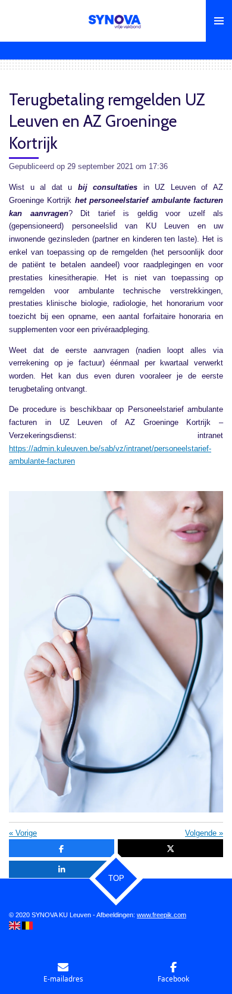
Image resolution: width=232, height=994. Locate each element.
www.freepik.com (161, 914)
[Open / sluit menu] (219, 21)
